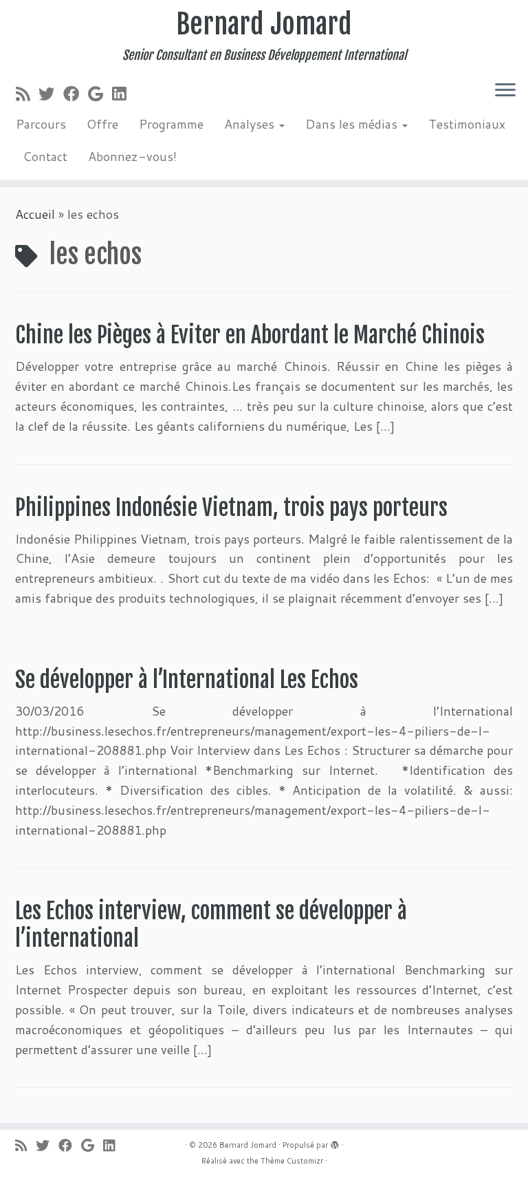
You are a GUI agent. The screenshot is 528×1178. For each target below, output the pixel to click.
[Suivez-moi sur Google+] (100, 93)
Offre (102, 124)
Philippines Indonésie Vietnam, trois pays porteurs (231, 508)
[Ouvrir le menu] (505, 91)
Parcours (41, 124)
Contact (45, 156)
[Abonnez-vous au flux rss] (27, 93)
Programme (171, 124)
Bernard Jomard (264, 24)
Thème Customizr (292, 1160)
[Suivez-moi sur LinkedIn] (123, 93)
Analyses (251, 124)
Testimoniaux (466, 124)
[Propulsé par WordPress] (335, 1142)
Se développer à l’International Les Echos (186, 680)
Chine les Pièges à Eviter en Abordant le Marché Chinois (250, 335)
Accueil (35, 214)
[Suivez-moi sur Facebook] (75, 93)
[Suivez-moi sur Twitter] (50, 93)
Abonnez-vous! (132, 156)
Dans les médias (353, 124)
